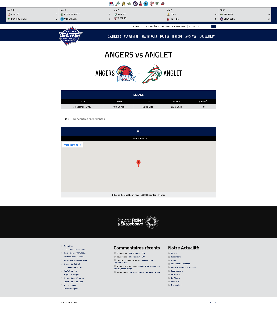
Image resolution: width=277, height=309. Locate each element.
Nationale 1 (176, 285)
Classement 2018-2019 (74, 249)
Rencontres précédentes (89, 119)
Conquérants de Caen (73, 281)
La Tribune (175, 277)
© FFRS (213, 302)
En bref (174, 253)
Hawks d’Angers (71, 288)
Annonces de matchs (180, 263)
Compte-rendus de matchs (183, 267)
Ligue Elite (138, 26)
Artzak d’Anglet (70, 285)
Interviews (175, 274)
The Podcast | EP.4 (137, 253)
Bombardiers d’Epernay (74, 278)
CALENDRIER (114, 36)
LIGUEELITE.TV (207, 36)
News (173, 260)
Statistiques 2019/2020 (74, 253)
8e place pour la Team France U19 (145, 272)
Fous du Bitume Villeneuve (75, 260)
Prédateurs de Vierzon (74, 256)
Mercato (175, 281)
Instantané (176, 256)
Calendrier (68, 246)
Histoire (177, 36)
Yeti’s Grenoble (70, 270)
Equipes (164, 36)
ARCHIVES (190, 36)
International (177, 270)
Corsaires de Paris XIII (73, 267)
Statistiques (149, 36)
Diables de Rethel (72, 263)
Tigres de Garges (71, 274)
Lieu (66, 119)
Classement (131, 36)
